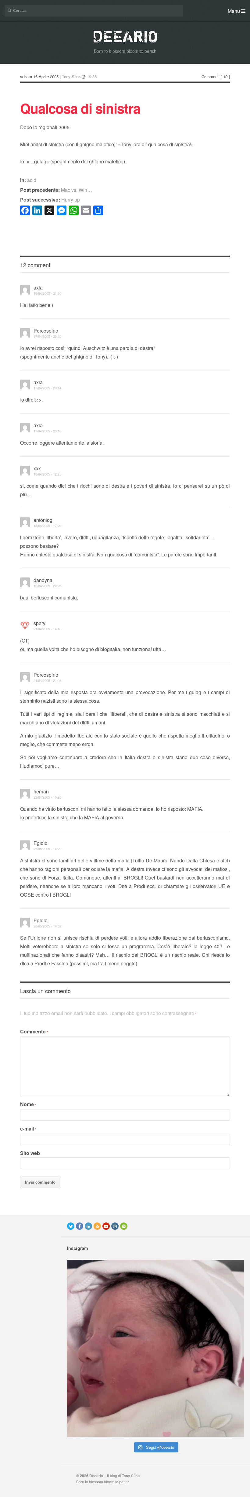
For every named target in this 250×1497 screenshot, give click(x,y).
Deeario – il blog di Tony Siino (114, 1475)
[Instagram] (115, 1226)
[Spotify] (123, 1226)
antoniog (43, 519)
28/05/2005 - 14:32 (47, 925)
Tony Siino (71, 76)
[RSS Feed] (97, 1226)
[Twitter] (70, 1226)
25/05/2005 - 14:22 (47, 848)
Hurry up (50, 199)
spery (39, 623)
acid (31, 180)
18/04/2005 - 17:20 (47, 525)
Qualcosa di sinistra (80, 108)
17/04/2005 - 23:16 (47, 430)
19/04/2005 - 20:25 (47, 585)
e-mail (28, 1128)
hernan (41, 791)
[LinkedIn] (88, 1226)
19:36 (92, 76)
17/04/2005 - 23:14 (47, 387)
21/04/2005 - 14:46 (47, 628)
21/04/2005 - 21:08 (47, 680)
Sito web (30, 1152)
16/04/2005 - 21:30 (47, 293)
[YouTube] (106, 1226)
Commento (34, 1031)
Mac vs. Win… (56, 189)
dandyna (43, 580)
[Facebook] (79, 1226)
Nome (28, 1104)
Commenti (211, 76)
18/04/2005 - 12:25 (47, 473)
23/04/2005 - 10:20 (47, 797)
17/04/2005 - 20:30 (47, 336)
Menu (234, 10)
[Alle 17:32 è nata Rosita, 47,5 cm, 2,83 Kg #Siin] (155, 1348)
